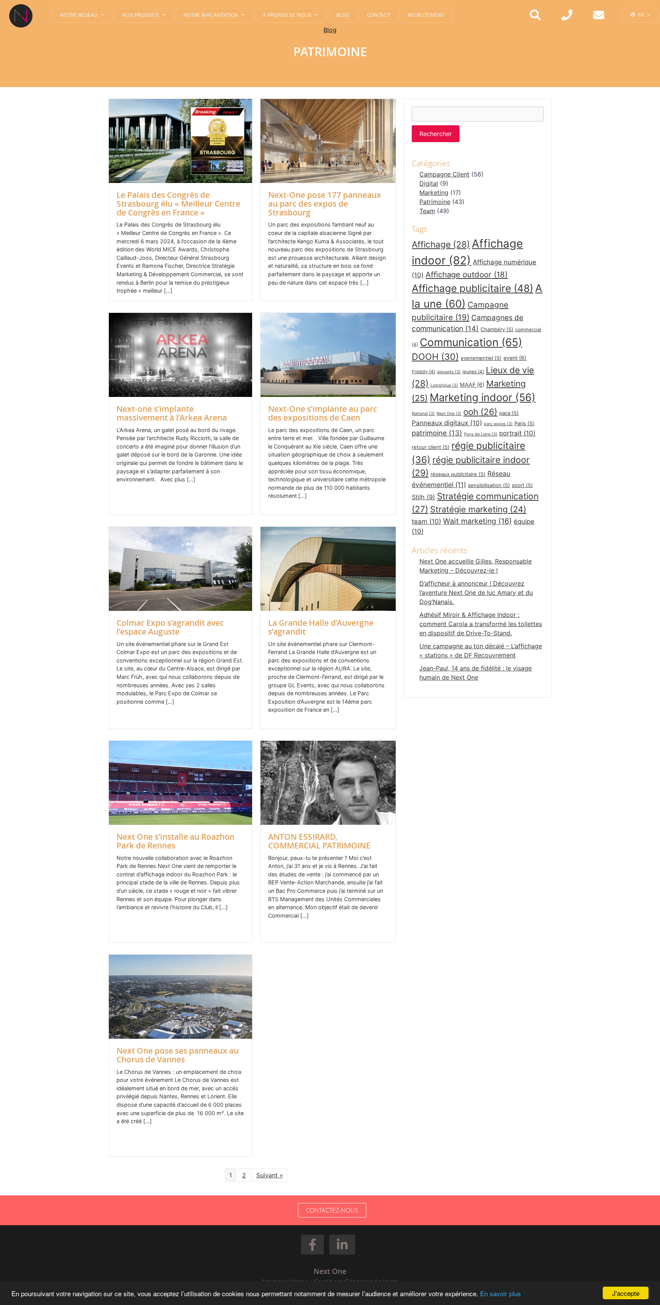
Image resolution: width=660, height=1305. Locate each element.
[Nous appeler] (567, 16)
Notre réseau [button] (79, 15)
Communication (471, 342)
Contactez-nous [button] (332, 1210)
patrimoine (437, 433)
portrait (517, 433)
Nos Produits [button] (140, 15)
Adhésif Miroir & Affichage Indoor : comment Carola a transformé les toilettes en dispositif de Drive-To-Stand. (480, 624)
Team (427, 211)
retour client (431, 447)
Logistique (444, 385)
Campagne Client (444, 174)
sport (522, 485)
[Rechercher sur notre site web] (535, 16)
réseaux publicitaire (457, 474)
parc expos (498, 423)
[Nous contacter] (599, 16)
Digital (428, 183)
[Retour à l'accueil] (24, 16)
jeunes (473, 371)
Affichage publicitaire (472, 288)
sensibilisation (489, 485)
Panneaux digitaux (447, 423)
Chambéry (496, 329)
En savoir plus (500, 1293)
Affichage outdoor (466, 274)
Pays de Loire (480, 434)
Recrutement (426, 15)
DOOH (435, 356)
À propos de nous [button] (287, 15)
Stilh (423, 497)
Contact (378, 15)
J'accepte (625, 1293)
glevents (449, 371)
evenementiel (481, 358)
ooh (480, 411)
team (426, 521)
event (514, 358)
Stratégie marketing (478, 509)
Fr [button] (641, 15)
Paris (524, 423)
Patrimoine (434, 202)
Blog (342, 15)
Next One (449, 413)
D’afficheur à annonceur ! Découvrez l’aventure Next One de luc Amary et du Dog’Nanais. (476, 593)
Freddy (423, 371)
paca (509, 413)
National (423, 413)
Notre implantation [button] (210, 15)
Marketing (433, 192)
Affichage (441, 244)
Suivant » (269, 1175)
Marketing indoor (482, 397)
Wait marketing (477, 521)
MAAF (472, 384)
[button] (312, 1245)
